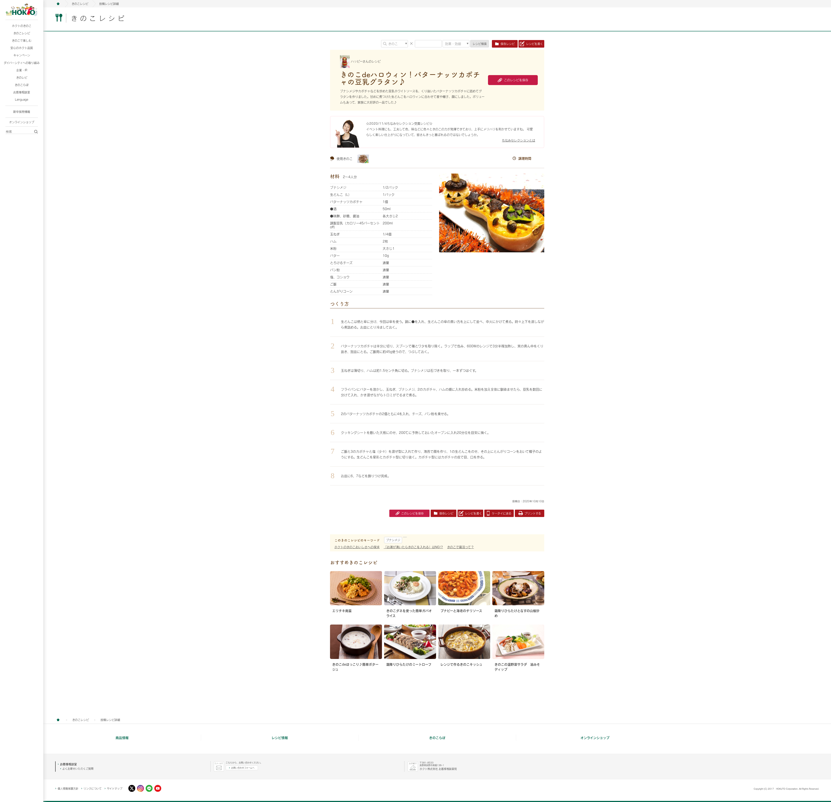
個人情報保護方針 (68, 788)
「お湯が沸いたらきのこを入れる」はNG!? (413, 547)
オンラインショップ (21, 122)
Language (21, 99)
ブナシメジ (393, 540)
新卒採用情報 (21, 111)
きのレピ (21, 77)
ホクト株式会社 (58, 3)
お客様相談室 (21, 92)
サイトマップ (114, 788)
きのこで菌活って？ (460, 547)
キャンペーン (21, 55)
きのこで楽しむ (21, 40)
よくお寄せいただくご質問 (77, 768)
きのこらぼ (22, 85)
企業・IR (21, 70)
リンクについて (93, 788)
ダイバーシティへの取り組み (22, 62)
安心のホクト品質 (21, 48)
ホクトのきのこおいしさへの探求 (357, 547)
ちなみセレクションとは (518, 140)
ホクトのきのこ (21, 25)
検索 (480, 43)
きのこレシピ (21, 33)
